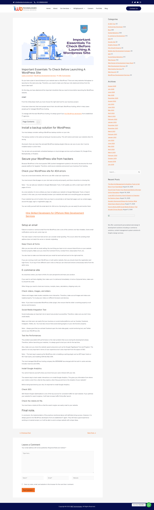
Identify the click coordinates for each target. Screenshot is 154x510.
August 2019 (112, 161)
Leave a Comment (27, 76)
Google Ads (111, 42)
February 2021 (112, 134)
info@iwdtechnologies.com (23, 2)
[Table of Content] (38, 122)
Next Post (91, 433)
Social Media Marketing (115, 57)
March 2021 (111, 131)
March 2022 (111, 116)
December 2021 (113, 125)
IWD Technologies (76, 506)
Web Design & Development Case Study (120, 63)
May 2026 (111, 95)
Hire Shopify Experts (114, 48)
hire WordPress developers (73, 113)
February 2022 (112, 119)
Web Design (112, 60)
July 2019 (111, 164)
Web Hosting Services (115, 69)
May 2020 (111, 146)
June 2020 (111, 143)
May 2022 (111, 110)
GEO (109, 39)
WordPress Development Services (45, 76)
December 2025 (113, 98)
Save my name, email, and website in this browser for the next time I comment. (49, 484)
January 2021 (112, 137)
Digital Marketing (113, 33)
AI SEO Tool (111, 24)
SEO (109, 54)
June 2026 (111, 92)
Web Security (112, 72)
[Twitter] (135, 2)
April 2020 (111, 149)
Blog (109, 30)
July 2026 (111, 89)
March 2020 (111, 152)
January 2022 (112, 122)
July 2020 (111, 140)
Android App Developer (115, 27)
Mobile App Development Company (119, 51)
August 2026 (112, 86)
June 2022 (111, 107)
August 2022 (112, 101)
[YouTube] (137, 2)
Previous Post (25, 433)
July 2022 (111, 104)
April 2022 (111, 113)
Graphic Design (113, 45)
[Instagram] (140, 2)
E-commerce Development (116, 36)
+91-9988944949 (42, 2)
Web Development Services (116, 66)
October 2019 (112, 158)
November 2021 (113, 128)
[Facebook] (132, 2)
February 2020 (112, 155)
